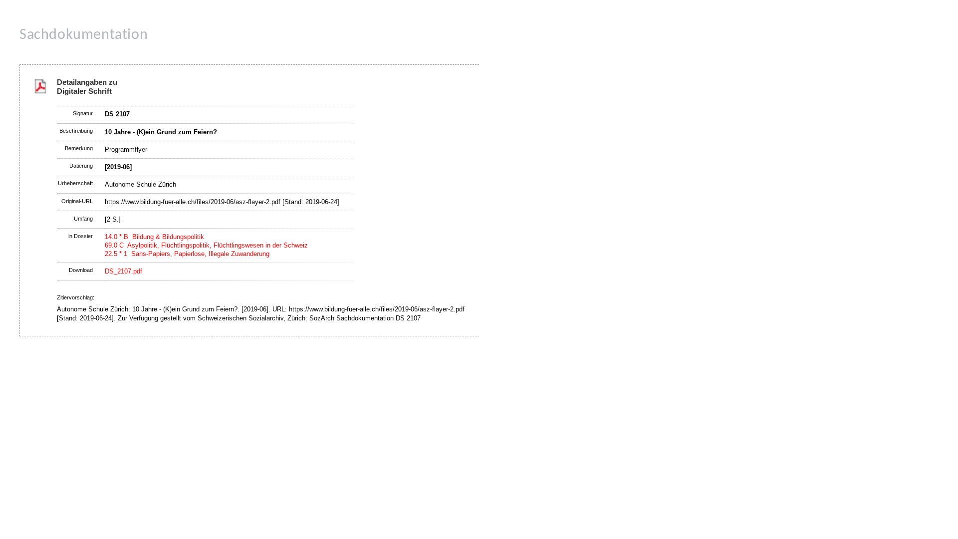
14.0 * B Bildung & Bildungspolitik (154, 237)
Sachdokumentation (83, 35)
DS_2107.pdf (123, 271)
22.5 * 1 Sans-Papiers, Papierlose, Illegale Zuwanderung (187, 254)
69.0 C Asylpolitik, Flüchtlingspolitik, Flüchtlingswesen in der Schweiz (206, 245)
